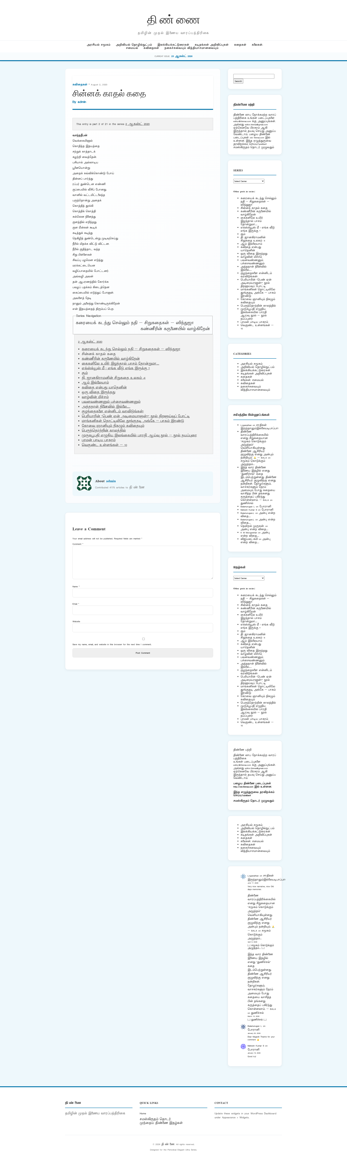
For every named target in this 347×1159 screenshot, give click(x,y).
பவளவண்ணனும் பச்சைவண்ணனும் (111, 402)
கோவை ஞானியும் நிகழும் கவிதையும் (113, 426)
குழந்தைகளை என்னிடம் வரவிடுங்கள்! (113, 411)
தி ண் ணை (173, 18)
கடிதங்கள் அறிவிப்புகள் (212, 45)
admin (82, 102)
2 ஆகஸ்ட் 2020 (137, 124)
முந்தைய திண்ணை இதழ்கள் (161, 1123)
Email (75, 604)
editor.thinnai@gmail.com (256, 124)
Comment (77, 544)
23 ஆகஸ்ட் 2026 (181, 56)
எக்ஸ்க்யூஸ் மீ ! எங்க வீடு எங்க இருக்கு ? (116, 368)
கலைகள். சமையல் (252, 380)
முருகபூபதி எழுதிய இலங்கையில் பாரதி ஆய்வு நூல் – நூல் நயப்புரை (139, 435)
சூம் (85, 373)
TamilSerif (246, 795)
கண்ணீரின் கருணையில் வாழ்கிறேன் (175, 329)
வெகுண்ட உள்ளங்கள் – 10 (104, 445)
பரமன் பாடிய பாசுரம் (98, 440)
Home (143, 1113)
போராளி (265, 506)
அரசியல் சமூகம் (98, 45)
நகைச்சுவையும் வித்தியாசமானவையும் (191, 48)
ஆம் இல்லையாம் (95, 382)
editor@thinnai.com (242, 121)
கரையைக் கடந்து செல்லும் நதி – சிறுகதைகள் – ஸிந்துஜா (135, 323)
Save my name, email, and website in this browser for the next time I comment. (111, 644)
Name (76, 586)
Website (76, 621)
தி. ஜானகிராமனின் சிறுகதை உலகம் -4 (113, 378)
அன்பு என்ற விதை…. (254, 529)
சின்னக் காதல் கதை (254, 208)
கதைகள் (240, 45)
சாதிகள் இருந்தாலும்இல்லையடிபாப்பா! (260, 426)
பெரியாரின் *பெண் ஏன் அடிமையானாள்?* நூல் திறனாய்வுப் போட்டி (136, 416)
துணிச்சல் (247, 503)
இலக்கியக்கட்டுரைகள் (173, 45)
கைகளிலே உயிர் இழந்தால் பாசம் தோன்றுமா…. (120, 363)
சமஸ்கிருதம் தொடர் (155, 1119)
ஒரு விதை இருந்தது (98, 392)
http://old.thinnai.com (243, 787)
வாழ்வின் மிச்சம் (95, 397)
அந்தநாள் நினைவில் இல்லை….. (106, 406)
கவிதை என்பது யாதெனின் (104, 387)
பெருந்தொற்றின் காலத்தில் (104, 430)
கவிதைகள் (151, 48)
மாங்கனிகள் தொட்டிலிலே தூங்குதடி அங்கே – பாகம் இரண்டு (133, 421)
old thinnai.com (257, 137)
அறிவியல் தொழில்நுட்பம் (134, 45)
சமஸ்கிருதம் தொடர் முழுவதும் (253, 801)
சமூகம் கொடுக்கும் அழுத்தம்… (253, 462)
